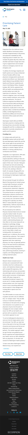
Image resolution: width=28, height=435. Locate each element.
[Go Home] (3, 16)
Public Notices (14, 377)
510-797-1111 (14, 370)
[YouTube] (20, 412)
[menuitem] (14, 421)
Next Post (19, 354)
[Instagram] (14, 412)
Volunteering (14, 386)
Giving (14, 384)
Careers (14, 381)
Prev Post (7, 354)
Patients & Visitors (14, 397)
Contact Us (14, 406)
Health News (6, 348)
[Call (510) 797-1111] (20, 9)
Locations (14, 374)
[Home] (8, 9)
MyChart (14, 399)
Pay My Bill (14, 403)
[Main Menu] (24, 10)
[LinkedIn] (17, 412)
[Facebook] (7, 412)
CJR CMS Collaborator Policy (14, 383)
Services (14, 379)
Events (14, 395)
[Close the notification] (26, 1)
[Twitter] (11, 412)
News (14, 401)
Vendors (14, 394)
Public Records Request (14, 392)
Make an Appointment (14, 388)
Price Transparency (14, 404)
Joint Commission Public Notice (14, 390)
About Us (14, 375)
